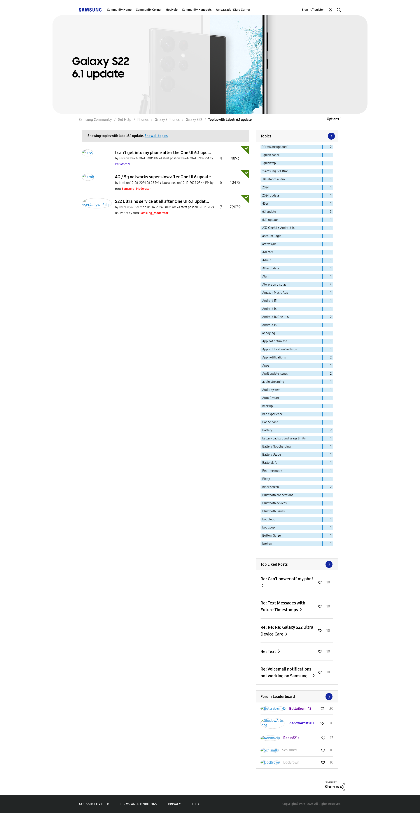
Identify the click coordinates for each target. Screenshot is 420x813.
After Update (270, 268)
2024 (265, 187)
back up (267, 406)
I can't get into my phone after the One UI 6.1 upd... (163, 152)
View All (297, 564)
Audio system (271, 390)
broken (267, 544)
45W (265, 203)
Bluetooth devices (274, 503)
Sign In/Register (313, 10)
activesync (269, 244)
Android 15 (269, 325)
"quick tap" (269, 163)
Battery (267, 430)
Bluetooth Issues (273, 511)
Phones (143, 120)
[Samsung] (90, 10)
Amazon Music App (275, 293)
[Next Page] (331, 136)
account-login (272, 236)
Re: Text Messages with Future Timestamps (283, 606)
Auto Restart (270, 398)
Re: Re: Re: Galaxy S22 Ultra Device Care (287, 631)
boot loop (268, 519)
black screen (270, 487)
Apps (265, 365)
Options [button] (333, 119)
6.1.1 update (270, 220)
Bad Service (270, 422)
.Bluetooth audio (273, 179)
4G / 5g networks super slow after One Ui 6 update (163, 176)
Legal (196, 804)
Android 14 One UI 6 (275, 317)
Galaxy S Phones (167, 120)
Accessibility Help (94, 804)
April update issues (275, 374)
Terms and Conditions (138, 804)
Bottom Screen (272, 535)
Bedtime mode (272, 471)
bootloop (268, 527)
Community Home (119, 10)
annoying (268, 333)
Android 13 (269, 301)
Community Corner (149, 10)
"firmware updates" (275, 147)
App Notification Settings (279, 349)
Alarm (266, 276)
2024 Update (270, 195)
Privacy (174, 804)
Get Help (172, 10)
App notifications (274, 357)
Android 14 (269, 309)
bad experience (272, 414)
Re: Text (269, 651)
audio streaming (273, 382)
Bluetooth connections (277, 495)
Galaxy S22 (194, 120)
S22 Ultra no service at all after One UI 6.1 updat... (162, 201)
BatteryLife (269, 463)
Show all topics (156, 136)
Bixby (266, 479)
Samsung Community (95, 120)
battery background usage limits (284, 438)
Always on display (274, 284)
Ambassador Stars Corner (233, 10)
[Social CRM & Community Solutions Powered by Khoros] (335, 785)
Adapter (267, 252)
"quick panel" (271, 155)
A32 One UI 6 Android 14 (278, 228)
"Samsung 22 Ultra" (275, 171)
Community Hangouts (197, 10)
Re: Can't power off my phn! (287, 578)
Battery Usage (271, 455)
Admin (266, 260)
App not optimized (274, 341)
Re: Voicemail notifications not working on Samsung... (286, 672)
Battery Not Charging (276, 446)
